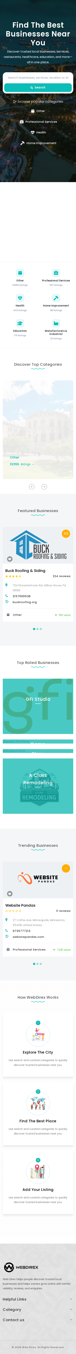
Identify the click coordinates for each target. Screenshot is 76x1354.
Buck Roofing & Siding (25, 570)
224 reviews (62, 576)
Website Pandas (20, 905)
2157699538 (22, 596)
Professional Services (29, 949)
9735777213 (21, 931)
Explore (18, 471)
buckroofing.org (25, 602)
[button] (44, 487)
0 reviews (63, 911)
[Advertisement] (38, 222)
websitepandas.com (28, 937)
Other (14, 457)
